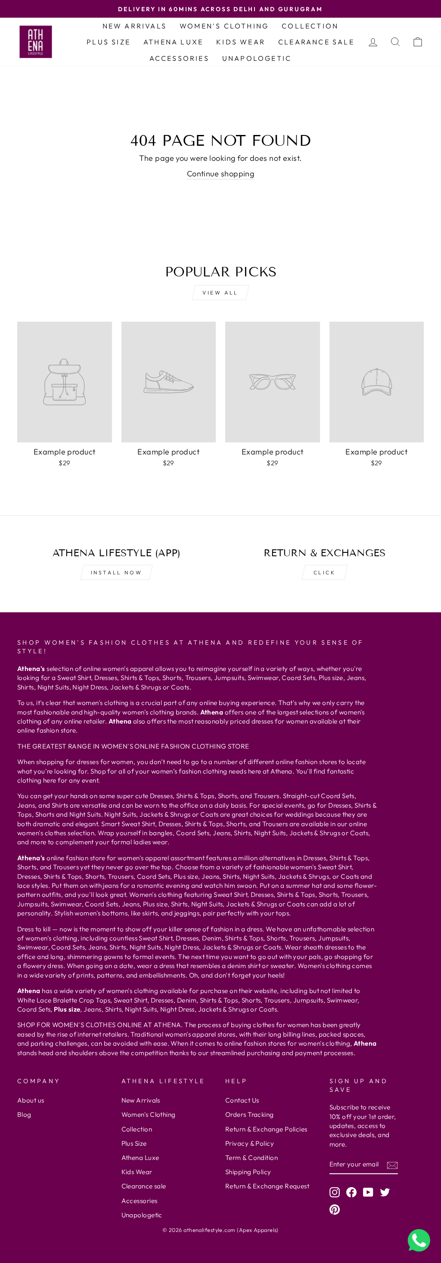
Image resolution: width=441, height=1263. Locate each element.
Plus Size (108, 42)
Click (325, 572)
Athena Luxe (173, 42)
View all (220, 292)
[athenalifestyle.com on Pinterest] (334, 1209)
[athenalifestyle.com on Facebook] (351, 1192)
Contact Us (242, 1100)
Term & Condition (251, 1157)
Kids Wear (240, 42)
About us (30, 1100)
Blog (24, 1114)
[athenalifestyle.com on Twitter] (385, 1192)
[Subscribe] (392, 1165)
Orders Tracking (249, 1114)
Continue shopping (221, 174)
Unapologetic (257, 58)
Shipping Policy (248, 1172)
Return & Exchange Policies (266, 1129)
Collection (310, 26)
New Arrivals (134, 26)
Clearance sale (316, 42)
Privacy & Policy (249, 1143)
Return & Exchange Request (267, 1186)
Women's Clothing (224, 26)
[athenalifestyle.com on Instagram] (334, 1192)
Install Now (117, 572)
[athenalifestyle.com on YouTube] (368, 1192)
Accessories (179, 58)
